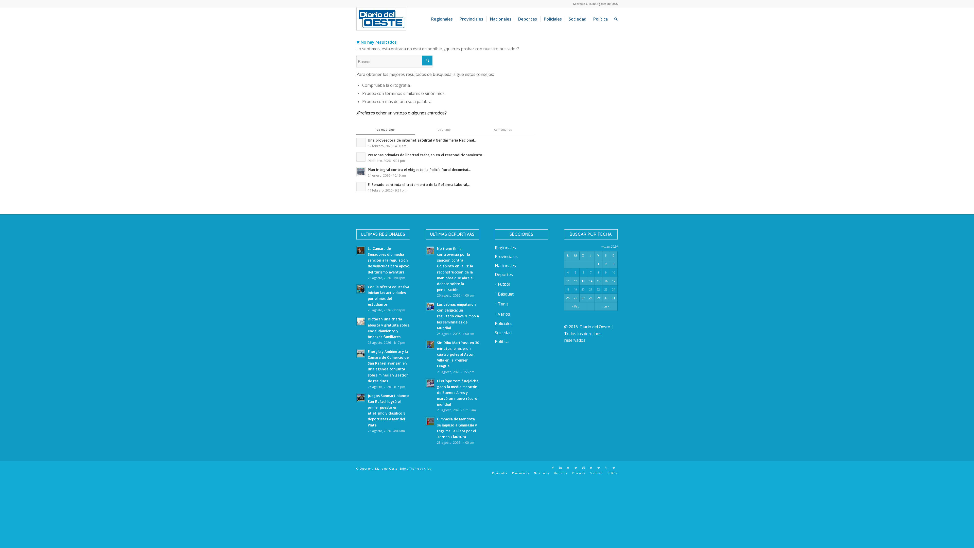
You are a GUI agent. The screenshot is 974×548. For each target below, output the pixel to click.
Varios (504, 314)
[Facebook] (553, 468)
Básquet (506, 294)
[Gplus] (606, 468)
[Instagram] (583, 468)
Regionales (505, 247)
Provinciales (506, 256)
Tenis (503, 304)
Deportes (504, 274)
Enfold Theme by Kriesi (415, 468)
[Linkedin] (560, 468)
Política (502, 341)
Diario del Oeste (386, 468)
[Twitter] (568, 468)
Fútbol (504, 284)
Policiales (503, 323)
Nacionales (505, 265)
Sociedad (503, 332)
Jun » (606, 306)
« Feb (575, 306)
